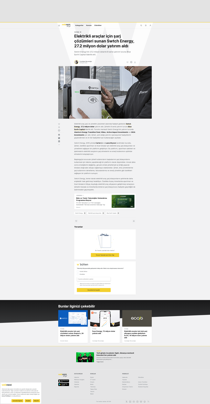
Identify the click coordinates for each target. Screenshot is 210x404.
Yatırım (76, 32)
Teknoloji (92, 386)
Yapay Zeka (93, 389)
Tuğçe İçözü (99, 361)
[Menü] (59, 26)
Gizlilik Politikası (143, 384)
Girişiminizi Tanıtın (127, 386)
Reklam (124, 384)
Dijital (92, 377)
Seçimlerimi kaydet (94, 290)
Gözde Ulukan (64, 341)
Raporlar (76, 386)
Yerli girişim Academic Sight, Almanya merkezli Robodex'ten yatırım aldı (115, 354)
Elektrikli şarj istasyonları (94, 213)
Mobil (91, 384)
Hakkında (124, 377)
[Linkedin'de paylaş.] (59, 141)
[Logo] (66, 25)
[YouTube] (134, 401)
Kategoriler (79, 25)
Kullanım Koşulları (143, 386)
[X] (126, 401)
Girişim (92, 382)
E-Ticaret (92, 379)
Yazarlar (124, 379)
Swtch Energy (79, 213)
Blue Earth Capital (111, 213)
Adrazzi (78, 207)
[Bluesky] (141, 401)
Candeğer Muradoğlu (98, 341)
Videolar (76, 382)
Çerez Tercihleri (142, 382)
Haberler (76, 377)
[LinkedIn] (130, 401)
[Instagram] (137, 401)
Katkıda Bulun (126, 382)
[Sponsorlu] (123, 201)
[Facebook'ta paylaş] (59, 135)
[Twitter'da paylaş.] (59, 138)
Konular (89, 25)
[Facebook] (144, 401)
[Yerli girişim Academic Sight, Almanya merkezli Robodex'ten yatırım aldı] (85, 357)
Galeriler (76, 384)
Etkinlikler (98, 25)
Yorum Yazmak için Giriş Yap (105, 255)
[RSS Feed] (148, 401)
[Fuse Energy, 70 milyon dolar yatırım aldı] (105, 318)
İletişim (124, 389)
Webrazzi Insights (79, 379)
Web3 (92, 394)
